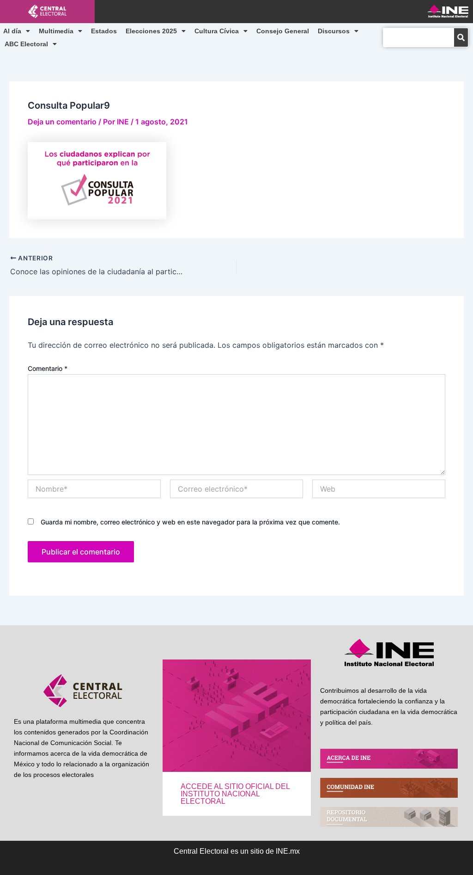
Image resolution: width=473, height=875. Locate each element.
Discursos (334, 31)
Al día (12, 31)
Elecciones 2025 (151, 31)
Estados (104, 31)
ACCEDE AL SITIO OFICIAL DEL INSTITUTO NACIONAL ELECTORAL (235, 794)
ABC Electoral (26, 44)
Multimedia (56, 31)
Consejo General (282, 31)
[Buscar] (461, 37)
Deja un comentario (62, 121)
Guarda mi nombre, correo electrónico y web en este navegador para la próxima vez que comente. (190, 522)
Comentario (47, 368)
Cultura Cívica (216, 31)
